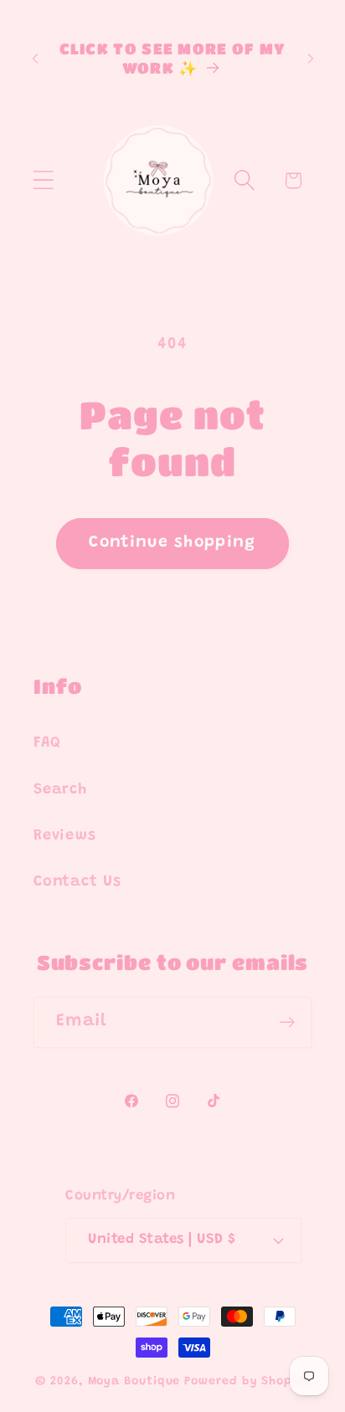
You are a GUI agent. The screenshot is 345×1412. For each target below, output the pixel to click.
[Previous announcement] (35, 58)
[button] (43, 180)
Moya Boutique (134, 1382)
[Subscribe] (287, 1022)
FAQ (46, 743)
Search (60, 790)
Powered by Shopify (246, 1382)
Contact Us (77, 882)
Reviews (64, 836)
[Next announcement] (310, 58)
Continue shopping (172, 543)
